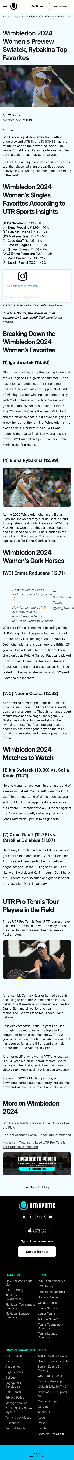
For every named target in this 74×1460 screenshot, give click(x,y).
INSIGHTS (10, 162)
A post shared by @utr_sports (23, 297)
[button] (5, 6)
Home (6, 16)
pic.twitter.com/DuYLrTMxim (32, 620)
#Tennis (37, 616)
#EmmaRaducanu (24, 612)
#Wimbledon (21, 616)
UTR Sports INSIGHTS (40, 141)
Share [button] (10, 130)
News (17, 16)
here (58, 305)
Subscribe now (37, 1252)
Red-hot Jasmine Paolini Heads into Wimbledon (37, 1135)
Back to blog (39, 1187)
